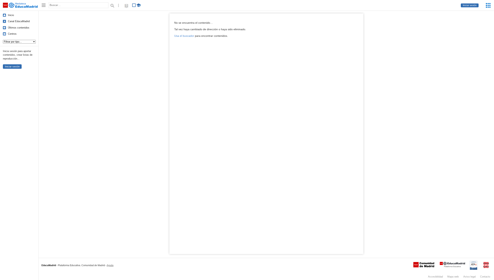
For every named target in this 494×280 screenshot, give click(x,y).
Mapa (453, 276)
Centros (12, 33)
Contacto (485, 276)
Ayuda (110, 265)
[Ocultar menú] (43, 5)
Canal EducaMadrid (19, 21)
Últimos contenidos (18, 27)
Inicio (11, 15)
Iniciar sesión (470, 5)
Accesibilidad (435, 276)
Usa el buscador (184, 35)
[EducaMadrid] (452, 266)
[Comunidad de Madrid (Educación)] (423, 266)
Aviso (469, 276)
